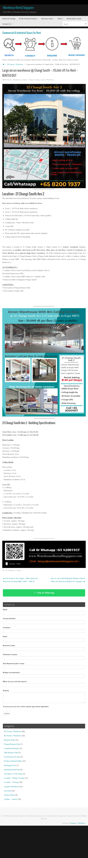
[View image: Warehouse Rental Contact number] (44, 554)
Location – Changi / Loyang (14, 778)
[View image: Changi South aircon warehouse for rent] (44, 362)
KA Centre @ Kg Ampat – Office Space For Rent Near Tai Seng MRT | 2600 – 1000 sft (20, 580)
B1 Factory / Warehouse (12, 731)
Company (6, 627)
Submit (6, 713)
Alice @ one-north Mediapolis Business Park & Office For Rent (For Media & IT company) (67, 580)
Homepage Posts (10, 765)
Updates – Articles (10, 799)
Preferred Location (10, 654)
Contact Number (9, 618)
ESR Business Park (11, 752)
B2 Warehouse (10, 570)
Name (5, 609)
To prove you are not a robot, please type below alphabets (26, 706)
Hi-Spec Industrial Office (13, 761)
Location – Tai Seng (11, 782)
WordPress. (82, 823)
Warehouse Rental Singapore (18, 8)
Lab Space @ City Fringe (13, 773)
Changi (18, 570)
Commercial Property (11, 748)
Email (5, 636)
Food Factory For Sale (12, 757)
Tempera (73, 823)
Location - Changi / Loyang (30, 80)
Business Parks (9, 740)
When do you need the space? (15, 681)
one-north (7, 790)
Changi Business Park (12, 744)
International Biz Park (12, 769)
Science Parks (9, 795)
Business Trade (9, 645)
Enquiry (6, 690)
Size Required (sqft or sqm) (13, 663)
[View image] (44, 136)
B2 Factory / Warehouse (15, 64)
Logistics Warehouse (47, 80)
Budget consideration (11, 672)
